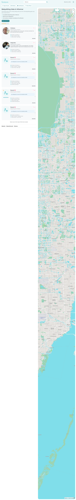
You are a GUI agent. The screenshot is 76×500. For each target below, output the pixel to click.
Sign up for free (5, 20)
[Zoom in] (73, 10)
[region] (56, 253)
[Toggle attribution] (74, 498)
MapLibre (66, 498)
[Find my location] (73, 15)
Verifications (21, 5)
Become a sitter (67, 1)
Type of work (6, 5)
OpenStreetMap (71, 498)
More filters (28, 5)
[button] (49, 346)
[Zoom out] (73, 12)
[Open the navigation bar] (73, 2)
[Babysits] (5, 2)
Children (14, 5)
